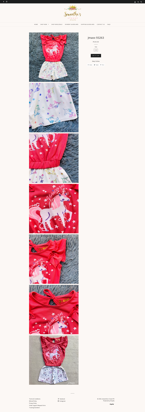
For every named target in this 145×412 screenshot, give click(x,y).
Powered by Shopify (108, 401)
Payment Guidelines (71, 24)
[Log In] (135, 2)
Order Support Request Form (37, 405)
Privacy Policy (33, 403)
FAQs (108, 24)
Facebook (62, 399)
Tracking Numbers (34, 407)
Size (96, 47)
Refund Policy (33, 401)
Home (36, 24)
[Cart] (138, 2)
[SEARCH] (141, 2)
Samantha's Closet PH (108, 399)
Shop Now (44, 24)
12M (96, 50)
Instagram (62, 401)
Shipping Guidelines (87, 24)
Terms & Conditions (34, 399)
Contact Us (101, 24)
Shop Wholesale (56, 24)
